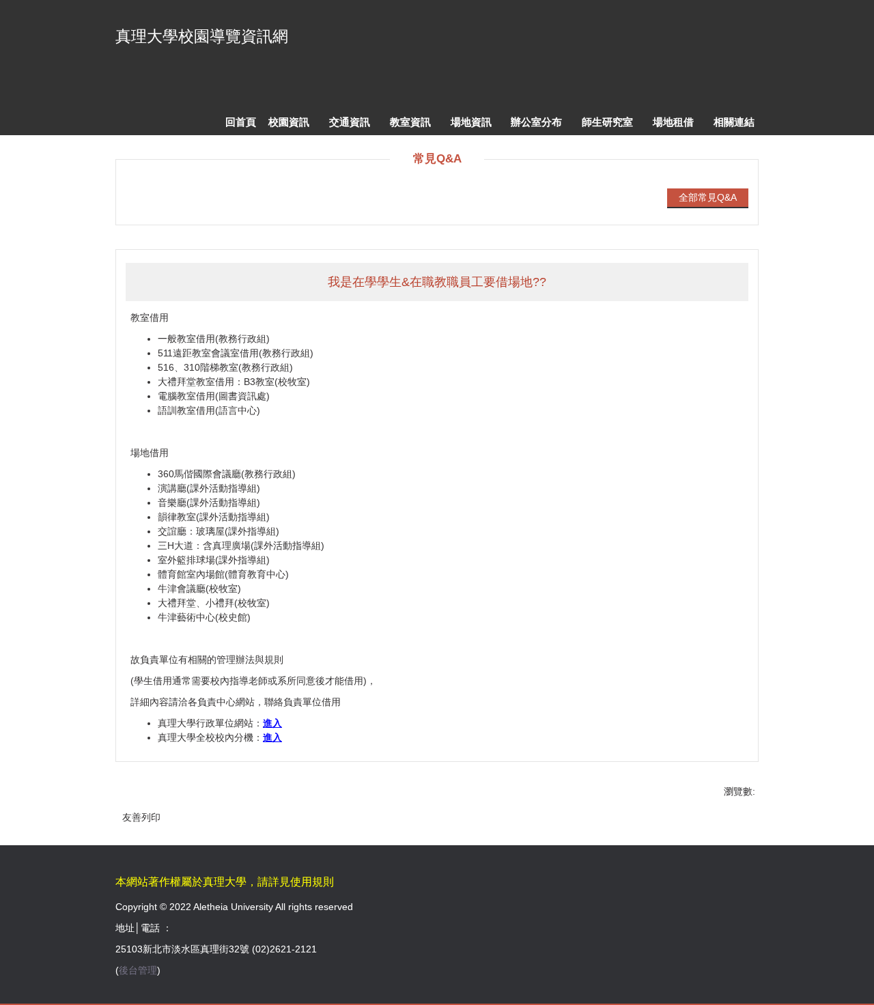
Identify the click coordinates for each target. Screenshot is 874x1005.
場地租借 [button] (673, 122)
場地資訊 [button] (471, 122)
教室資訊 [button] (410, 122)
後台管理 (138, 970)
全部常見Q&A (708, 197)
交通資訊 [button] (349, 122)
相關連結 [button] (734, 122)
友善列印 (141, 817)
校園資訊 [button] (288, 122)
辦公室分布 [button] (536, 122)
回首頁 (240, 122)
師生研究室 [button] (607, 122)
